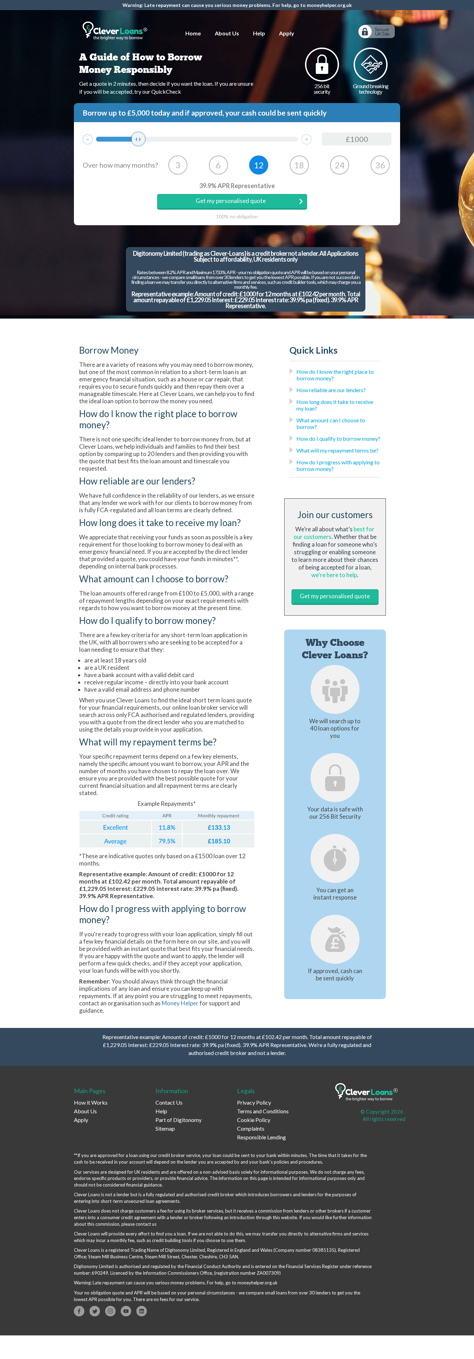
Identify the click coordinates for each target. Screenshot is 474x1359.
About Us (227, 33)
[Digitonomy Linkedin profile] (141, 1311)
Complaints (250, 1128)
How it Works (91, 1102)
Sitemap (165, 1128)
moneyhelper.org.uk (329, 5)
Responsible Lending (261, 1137)
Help (259, 33)
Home (193, 33)
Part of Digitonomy (178, 1119)
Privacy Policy (254, 1102)
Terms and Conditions (263, 1111)
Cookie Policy (253, 1119)
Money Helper (180, 1003)
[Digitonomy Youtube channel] (126, 1311)
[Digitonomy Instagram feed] (110, 1311)
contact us (146, 1224)
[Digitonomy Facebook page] (79, 1311)
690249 (100, 1273)
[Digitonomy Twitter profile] (95, 1311)
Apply (286, 33)
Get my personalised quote (231, 200)
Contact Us (169, 1102)
